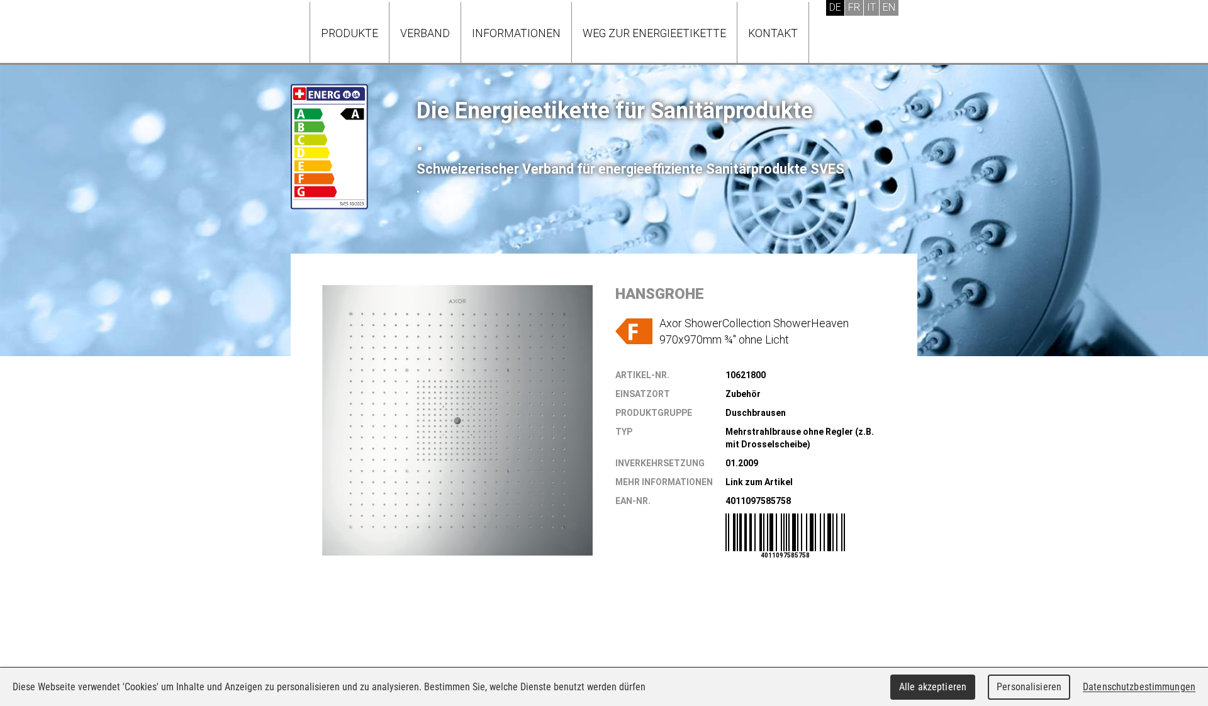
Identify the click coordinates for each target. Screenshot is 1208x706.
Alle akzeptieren (932, 687)
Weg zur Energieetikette (654, 33)
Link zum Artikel (759, 482)
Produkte (349, 33)
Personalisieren (1029, 687)
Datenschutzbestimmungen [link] (1139, 687)
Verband (425, 33)
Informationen (516, 33)
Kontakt (773, 33)
